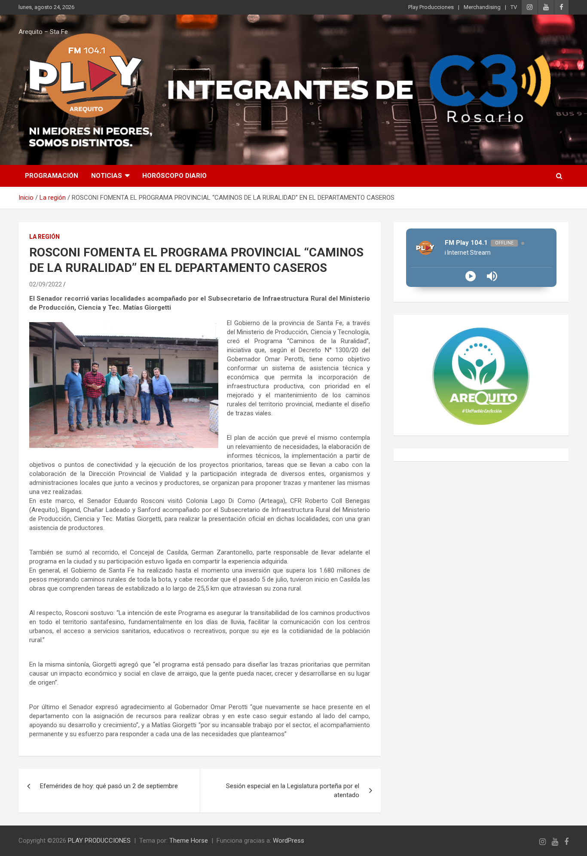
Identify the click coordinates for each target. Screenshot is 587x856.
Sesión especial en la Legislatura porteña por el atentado (292, 790)
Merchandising (482, 7)
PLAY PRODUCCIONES (99, 840)
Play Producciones (431, 7)
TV (514, 7)
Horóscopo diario (174, 176)
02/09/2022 (45, 284)
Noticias (106, 176)
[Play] (470, 276)
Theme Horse (188, 840)
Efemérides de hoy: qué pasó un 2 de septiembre (109, 786)
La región (44, 236)
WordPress (288, 840)
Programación (51, 176)
